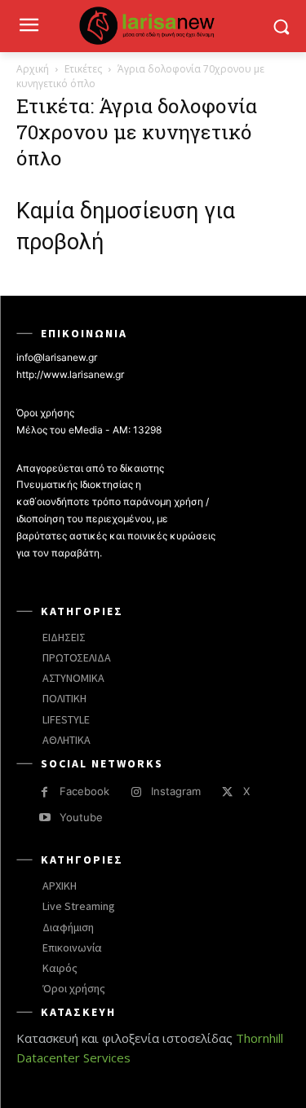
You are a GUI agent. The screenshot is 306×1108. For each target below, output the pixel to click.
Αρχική (32, 69)
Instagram (176, 791)
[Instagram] (136, 792)
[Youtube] (44, 817)
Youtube (81, 817)
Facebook (84, 791)
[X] (227, 792)
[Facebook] (44, 792)
